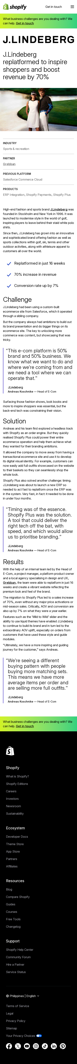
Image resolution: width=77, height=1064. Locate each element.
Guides (10, 904)
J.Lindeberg (58, 209)
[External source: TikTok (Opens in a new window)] (45, 1046)
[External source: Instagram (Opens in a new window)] (36, 1046)
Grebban (9, 582)
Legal (9, 1013)
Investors (12, 799)
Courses (11, 912)
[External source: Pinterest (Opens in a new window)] (63, 1046)
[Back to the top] (10, 751)
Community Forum (18, 957)
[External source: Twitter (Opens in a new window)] (18, 1046)
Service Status (16, 972)
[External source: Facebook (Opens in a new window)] (9, 1046)
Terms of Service (17, 1006)
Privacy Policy (15, 1021)
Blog (9, 889)
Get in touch (53, 7)
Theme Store (15, 844)
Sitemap (11, 1028)
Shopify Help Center (19, 950)
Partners (11, 859)
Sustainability (15, 813)
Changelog (13, 926)
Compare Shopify (18, 897)
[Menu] (72, 6)
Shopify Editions (17, 784)
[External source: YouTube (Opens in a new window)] (27, 1046)
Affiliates (12, 866)
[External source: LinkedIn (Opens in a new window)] (54, 1046)
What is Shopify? (17, 776)
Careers (11, 791)
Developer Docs (17, 836)
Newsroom (13, 806)
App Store (13, 851)
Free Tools (13, 919)
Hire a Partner (15, 964)
